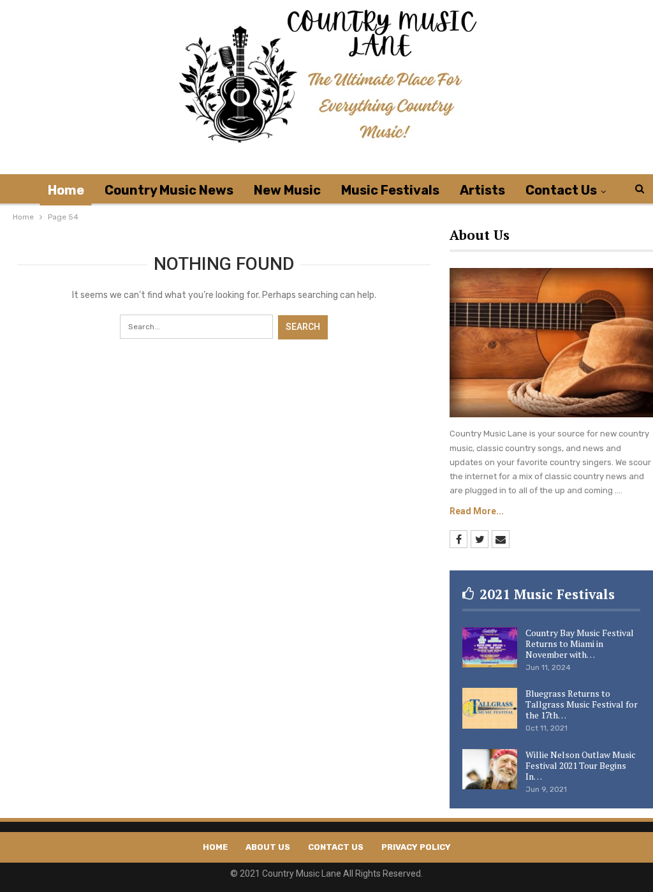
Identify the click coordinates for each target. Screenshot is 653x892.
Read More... (477, 511)
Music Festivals (390, 190)
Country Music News (169, 190)
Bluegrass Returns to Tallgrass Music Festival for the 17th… (581, 704)
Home (66, 190)
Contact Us (561, 190)
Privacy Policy (416, 847)
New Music (287, 190)
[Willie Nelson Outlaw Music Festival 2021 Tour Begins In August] (489, 769)
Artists (482, 190)
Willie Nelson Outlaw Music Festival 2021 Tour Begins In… (580, 765)
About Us (268, 847)
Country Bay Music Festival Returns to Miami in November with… (579, 643)
